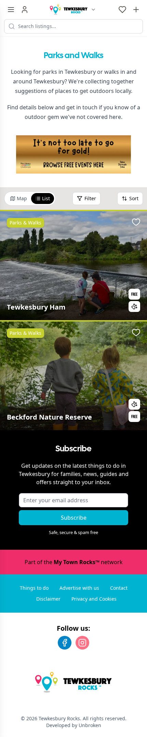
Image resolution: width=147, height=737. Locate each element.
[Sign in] (24, 9)
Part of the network (74, 562)
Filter (90, 198)
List (46, 198)
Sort (133, 198)
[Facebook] (64, 643)
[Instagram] (82, 643)
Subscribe (73, 517)
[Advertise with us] (136, 9)
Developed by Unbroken (73, 725)
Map (22, 198)
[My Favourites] (122, 9)
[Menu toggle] (11, 9)
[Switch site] (93, 9)
